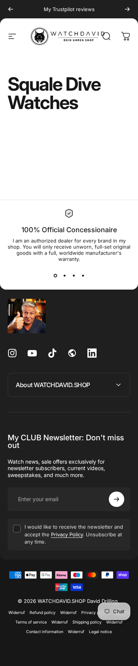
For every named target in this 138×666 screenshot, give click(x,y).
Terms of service (31, 622)
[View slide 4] (82, 275)
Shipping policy (87, 622)
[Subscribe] (116, 499)
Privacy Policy (67, 534)
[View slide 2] (64, 275)
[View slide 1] (55, 275)
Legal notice (100, 631)
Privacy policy (94, 612)
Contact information (44, 631)
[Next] (127, 9)
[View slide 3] (73, 275)
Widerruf (16, 612)
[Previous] (10, 9)
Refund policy (43, 612)
